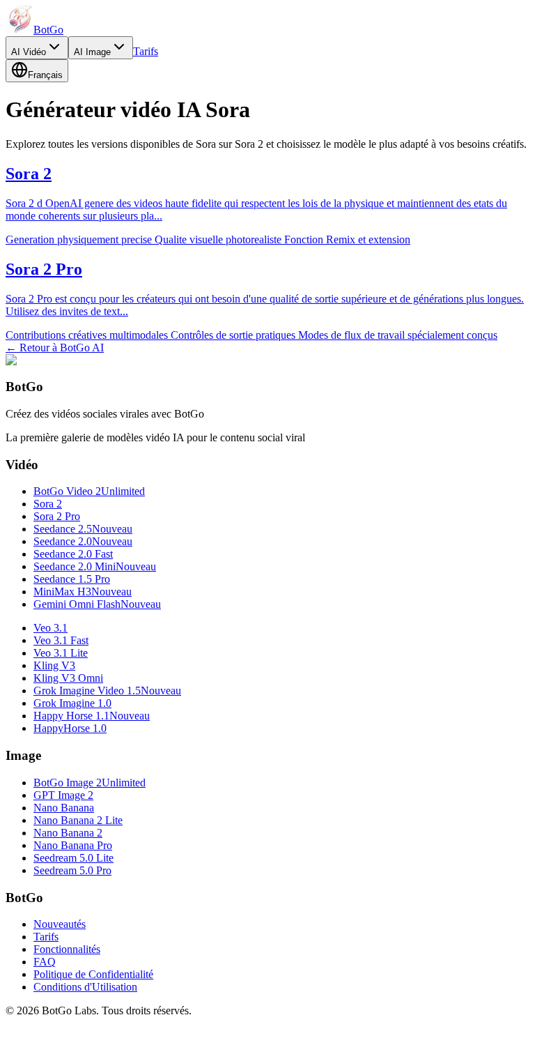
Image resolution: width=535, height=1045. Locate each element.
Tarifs (145, 51)
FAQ (44, 962)
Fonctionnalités (66, 949)
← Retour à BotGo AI (55, 347)
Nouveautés (59, 924)
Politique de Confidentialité (93, 974)
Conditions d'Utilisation (85, 987)
